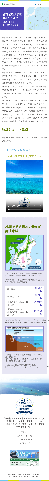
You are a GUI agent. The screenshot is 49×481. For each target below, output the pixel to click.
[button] (45, 4)
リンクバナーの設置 (24, 439)
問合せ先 (24, 432)
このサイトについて (24, 436)
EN (39, 4)
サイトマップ (24, 443)
